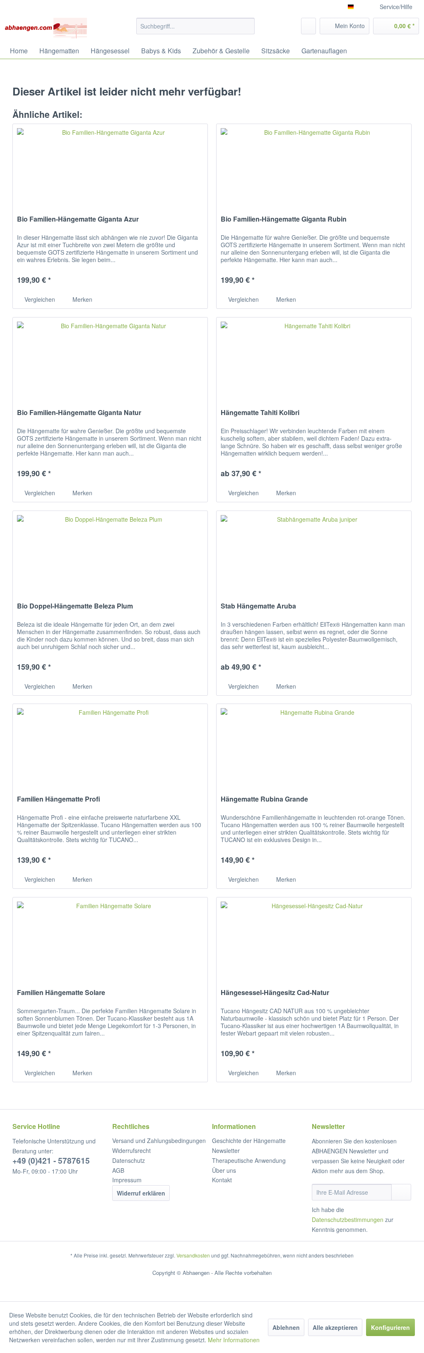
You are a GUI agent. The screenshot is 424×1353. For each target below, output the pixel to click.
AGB (118, 1170)
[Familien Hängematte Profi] (110, 745)
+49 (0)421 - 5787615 (51, 1160)
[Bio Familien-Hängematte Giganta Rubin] (314, 165)
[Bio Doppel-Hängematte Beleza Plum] (110, 552)
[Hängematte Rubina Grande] (314, 745)
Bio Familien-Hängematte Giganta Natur (79, 412)
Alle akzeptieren (335, 1327)
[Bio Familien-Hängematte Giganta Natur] (110, 359)
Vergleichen (39, 299)
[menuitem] (195, 26)
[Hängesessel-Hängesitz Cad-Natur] (314, 939)
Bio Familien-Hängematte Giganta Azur (78, 219)
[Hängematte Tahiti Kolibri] (314, 359)
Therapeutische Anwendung (249, 1160)
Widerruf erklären (141, 1193)
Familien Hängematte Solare (61, 992)
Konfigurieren (390, 1327)
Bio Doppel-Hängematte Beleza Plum (75, 606)
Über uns (224, 1170)
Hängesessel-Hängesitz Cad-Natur (275, 992)
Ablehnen (286, 1327)
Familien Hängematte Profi (58, 799)
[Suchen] (247, 26)
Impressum (127, 1180)
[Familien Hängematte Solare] (110, 939)
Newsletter (226, 1150)
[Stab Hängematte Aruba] (314, 552)
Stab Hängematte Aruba (258, 606)
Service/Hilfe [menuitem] (396, 6)
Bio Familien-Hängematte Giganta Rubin (284, 219)
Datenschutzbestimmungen (347, 1219)
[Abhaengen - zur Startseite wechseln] (45, 28)
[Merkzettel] (308, 26)
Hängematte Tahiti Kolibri (260, 412)
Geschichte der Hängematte (249, 1140)
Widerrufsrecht (131, 1150)
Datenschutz (128, 1160)
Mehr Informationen (234, 1340)
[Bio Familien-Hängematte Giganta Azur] (110, 165)
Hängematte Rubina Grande (264, 799)
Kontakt (222, 1180)
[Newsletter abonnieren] (401, 1192)
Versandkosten (193, 1255)
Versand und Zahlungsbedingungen (159, 1140)
